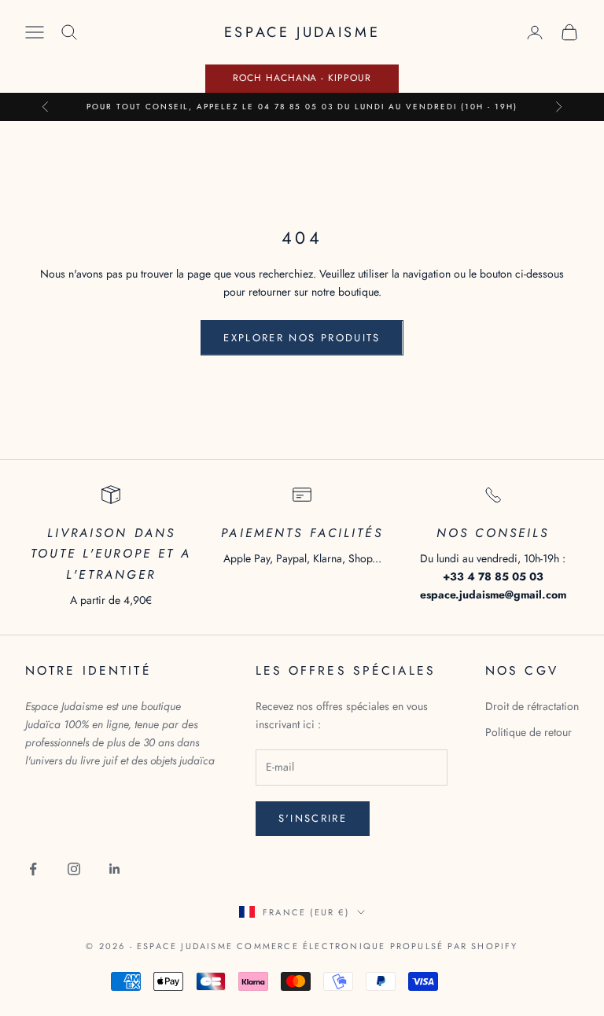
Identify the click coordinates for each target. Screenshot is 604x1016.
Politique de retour (528, 732)
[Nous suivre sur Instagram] (74, 869)
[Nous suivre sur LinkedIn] (115, 869)
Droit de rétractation (532, 706)
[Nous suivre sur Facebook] (33, 869)
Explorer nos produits (301, 337)
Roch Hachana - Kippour (302, 78)
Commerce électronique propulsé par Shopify (377, 946)
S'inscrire (312, 818)
